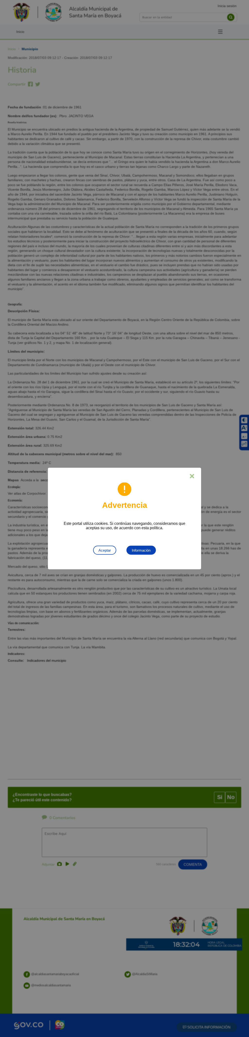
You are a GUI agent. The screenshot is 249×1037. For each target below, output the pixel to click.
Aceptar (104, 550)
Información (141, 550)
